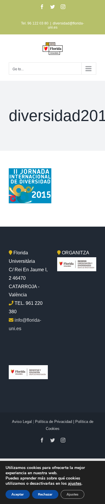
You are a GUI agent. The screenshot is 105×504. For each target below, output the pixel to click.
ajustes (74, 483)
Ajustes (72, 494)
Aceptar (17, 494)
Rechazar (45, 494)
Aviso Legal (22, 421)
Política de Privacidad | (55, 421)
